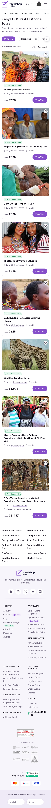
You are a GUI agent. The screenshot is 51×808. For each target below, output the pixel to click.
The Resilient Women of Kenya (20, 260)
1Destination (18, 93)
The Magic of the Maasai (17, 89)
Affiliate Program (35, 646)
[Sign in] (39, 4)
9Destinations (20, 505)
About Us (7, 610)
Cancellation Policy (36, 632)
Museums (7, 633)
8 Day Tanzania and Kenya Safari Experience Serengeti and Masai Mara (24, 499)
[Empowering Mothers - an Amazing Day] (25, 123)
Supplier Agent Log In (13, 706)
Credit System (34, 689)
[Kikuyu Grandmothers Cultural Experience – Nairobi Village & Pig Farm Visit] (25, 411)
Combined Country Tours (37, 547)
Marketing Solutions (37, 657)
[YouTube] (33, 592)
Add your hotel (10, 717)
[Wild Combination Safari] (25, 354)
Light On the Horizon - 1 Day (19, 203)
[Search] (27, 4)
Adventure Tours (35, 530)
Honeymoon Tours (36, 553)
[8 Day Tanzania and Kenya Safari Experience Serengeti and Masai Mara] (25, 475)
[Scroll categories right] (46, 38)
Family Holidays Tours (13, 540)
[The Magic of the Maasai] (25, 66)
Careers (6, 614)
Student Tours (34, 558)
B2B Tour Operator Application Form (11, 673)
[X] (26, 592)
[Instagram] (18, 592)
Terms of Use (34, 677)
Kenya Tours (27, 13)
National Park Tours (29, 39)
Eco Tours (7, 553)
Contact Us (33, 703)
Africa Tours (14, 13)
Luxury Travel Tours (36, 535)
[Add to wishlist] (46, 54)
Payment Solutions (11, 689)
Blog (5, 618)
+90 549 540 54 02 (38, 713)
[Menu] (45, 4)
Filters (10, 39)
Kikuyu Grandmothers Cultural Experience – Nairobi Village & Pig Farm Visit (25, 438)
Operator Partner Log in (13, 679)
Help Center (33, 707)
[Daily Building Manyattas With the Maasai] (25, 294)
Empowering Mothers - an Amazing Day (25, 146)
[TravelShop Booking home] (12, 4)
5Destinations (20, 382)
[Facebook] (11, 592)
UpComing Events (36, 617)
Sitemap (31, 692)
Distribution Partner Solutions (37, 652)
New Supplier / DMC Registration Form (12, 701)
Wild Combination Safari (17, 378)
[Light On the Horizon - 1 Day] (25, 180)
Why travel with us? (36, 624)
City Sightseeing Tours (10, 560)
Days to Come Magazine (34, 612)
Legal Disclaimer (35, 681)
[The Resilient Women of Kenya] (25, 237)
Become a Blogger (11, 622)
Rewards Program (36, 673)
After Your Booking (36, 628)
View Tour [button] (40, 100)
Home (4, 13)
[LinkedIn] (40, 592)
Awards (6, 637)
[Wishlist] (33, 4)
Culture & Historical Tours (12, 547)
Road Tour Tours (35, 540)
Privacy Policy (34, 685)
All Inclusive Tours (11, 535)
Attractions (8, 629)
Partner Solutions (36, 643)
